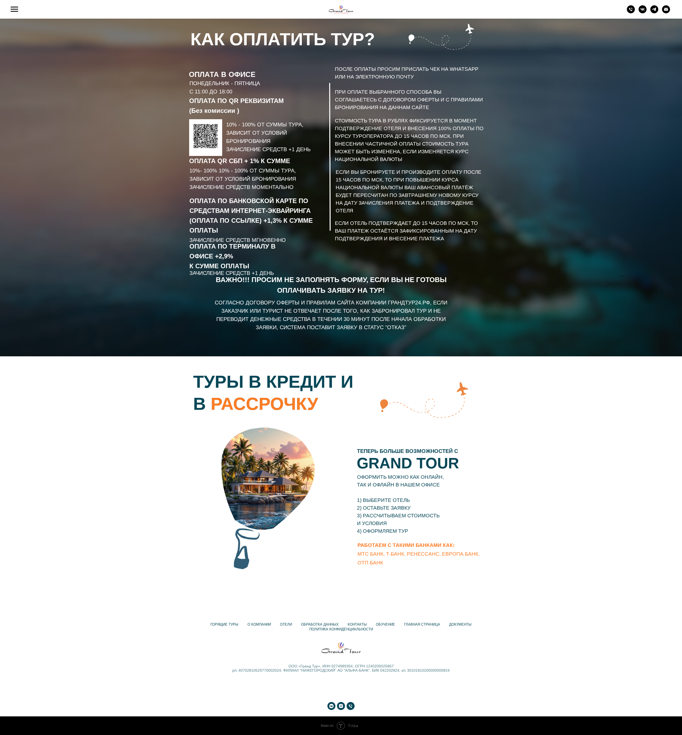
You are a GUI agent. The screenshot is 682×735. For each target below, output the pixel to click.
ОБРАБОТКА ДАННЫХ (320, 624)
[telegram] (654, 12)
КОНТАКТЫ (357, 624)
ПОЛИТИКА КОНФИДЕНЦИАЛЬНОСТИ (341, 629)
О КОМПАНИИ (259, 624)
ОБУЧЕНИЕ (385, 624)
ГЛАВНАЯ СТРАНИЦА (422, 624)
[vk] (643, 12)
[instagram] (341, 706)
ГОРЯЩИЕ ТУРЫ (224, 624)
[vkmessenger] (331, 706)
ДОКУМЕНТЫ (460, 624)
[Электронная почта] (666, 12)
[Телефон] (631, 12)
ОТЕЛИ (286, 624)
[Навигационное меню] (14, 9)
